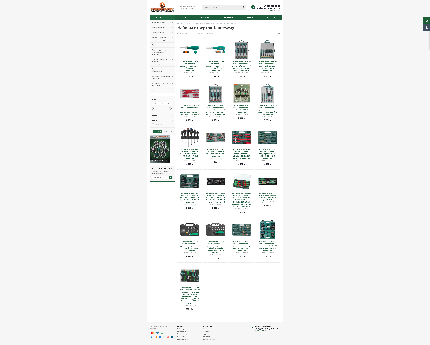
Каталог (158, 17)
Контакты (270, 17)
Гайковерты (181, 331)
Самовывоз (228, 17)
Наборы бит (181, 336)
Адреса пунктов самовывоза (213, 334)
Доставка (205, 17)
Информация (209, 326)
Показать (157, 131)
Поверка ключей (209, 339)
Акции (184, 17)
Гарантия (206, 336)
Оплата (249, 17)
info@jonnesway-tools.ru (268, 8)
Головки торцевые (183, 334)
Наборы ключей (182, 339)
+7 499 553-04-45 (272, 6)
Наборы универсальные (185, 329)
